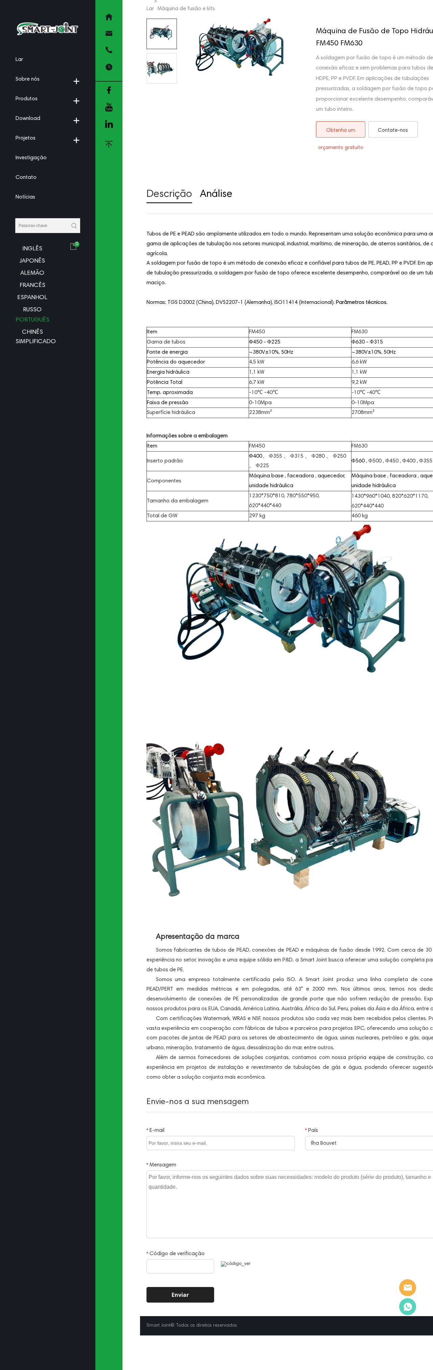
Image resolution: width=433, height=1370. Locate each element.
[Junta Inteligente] (407, 1287)
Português (32, 320)
